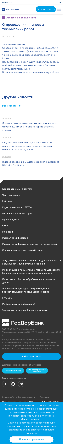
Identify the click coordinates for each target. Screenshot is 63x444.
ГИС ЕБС (7, 298)
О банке (6, 2)
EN (60, 2)
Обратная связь (31, 356)
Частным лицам (11, 195)
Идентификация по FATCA (17, 207)
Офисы (6, 226)
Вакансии (7, 232)
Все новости (9, 105)
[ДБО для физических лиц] (13, 371)
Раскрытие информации (15, 238)
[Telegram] (21, 384)
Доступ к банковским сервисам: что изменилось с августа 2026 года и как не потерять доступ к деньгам (30, 127)
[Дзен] (5, 384)
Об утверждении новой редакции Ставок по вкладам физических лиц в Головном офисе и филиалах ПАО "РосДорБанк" (27, 146)
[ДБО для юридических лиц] (37, 371)
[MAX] (13, 384)
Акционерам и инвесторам (17, 213)
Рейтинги (7, 201)
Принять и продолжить (31, 439)
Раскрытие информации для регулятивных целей (30, 244)
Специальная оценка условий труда (22, 250)
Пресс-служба (10, 219)
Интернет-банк (45, 9)
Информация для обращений (18, 304)
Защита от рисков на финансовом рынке (25, 310)
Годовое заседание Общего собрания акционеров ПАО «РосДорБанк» (30, 163)
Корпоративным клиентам (17, 189)
